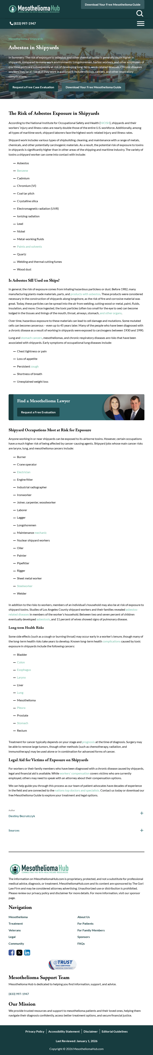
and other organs (111, 313)
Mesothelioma (18, 38)
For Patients (85, 923)
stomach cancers (31, 337)
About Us (83, 917)
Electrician (23, 472)
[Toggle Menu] (140, 23)
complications (112, 641)
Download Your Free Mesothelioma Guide (112, 4)
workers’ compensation (75, 773)
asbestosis (43, 619)
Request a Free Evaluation (38, 412)
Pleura (21, 707)
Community (16, 943)
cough (35, 366)
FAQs (81, 943)
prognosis (88, 742)
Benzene (22, 170)
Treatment (16, 923)
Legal (12, 936)
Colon (21, 662)
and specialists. (90, 790)
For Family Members (91, 930)
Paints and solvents (29, 246)
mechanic (41, 532)
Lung (20, 692)
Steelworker (24, 586)
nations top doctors (67, 790)
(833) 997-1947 (24, 23)
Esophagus (24, 669)
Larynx (21, 677)
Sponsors (83, 936)
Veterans (15, 930)
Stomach (22, 723)
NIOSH (105, 123)
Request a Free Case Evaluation (33, 87)
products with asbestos (85, 294)
